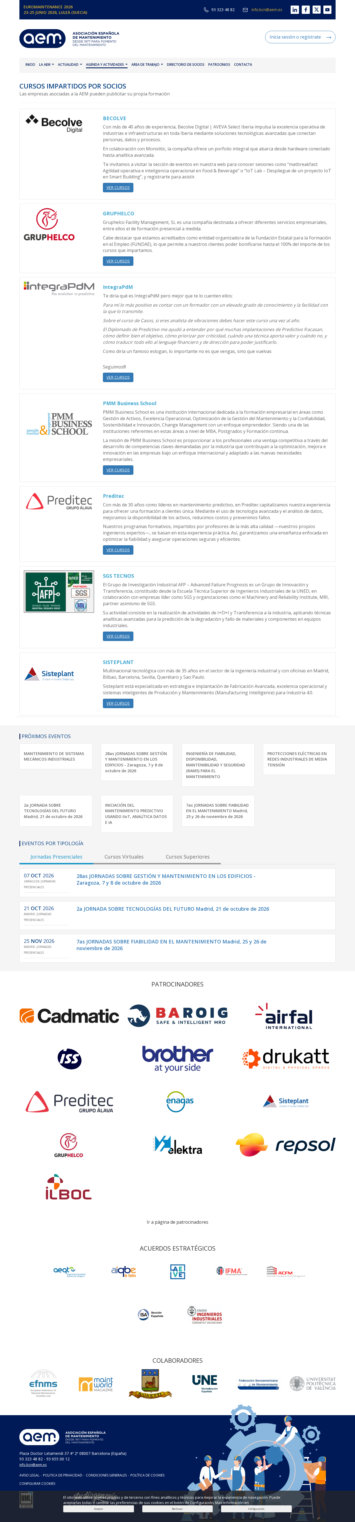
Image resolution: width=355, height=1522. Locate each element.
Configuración (256, 1509)
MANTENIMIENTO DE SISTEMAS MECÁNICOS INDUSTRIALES (54, 756)
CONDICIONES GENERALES (106, 1475)
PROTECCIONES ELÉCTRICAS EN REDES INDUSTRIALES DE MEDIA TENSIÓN (297, 759)
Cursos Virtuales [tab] (124, 856)
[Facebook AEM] (304, 10)
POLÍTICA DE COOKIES (147, 1475)
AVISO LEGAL (29, 1475)
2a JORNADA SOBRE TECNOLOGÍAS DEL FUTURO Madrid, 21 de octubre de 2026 (53, 810)
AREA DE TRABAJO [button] (145, 64)
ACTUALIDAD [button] (68, 64)
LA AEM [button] (45, 64)
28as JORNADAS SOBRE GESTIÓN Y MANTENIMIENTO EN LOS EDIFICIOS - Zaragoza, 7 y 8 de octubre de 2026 (136, 762)
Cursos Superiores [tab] (188, 856)
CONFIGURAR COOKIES (37, 1483)
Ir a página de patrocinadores (177, 1222)
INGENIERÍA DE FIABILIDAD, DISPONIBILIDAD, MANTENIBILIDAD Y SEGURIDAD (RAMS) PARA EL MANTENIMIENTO (215, 765)
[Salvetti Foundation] (178, 1271)
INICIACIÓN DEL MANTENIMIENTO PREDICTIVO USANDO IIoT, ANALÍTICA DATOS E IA (136, 813)
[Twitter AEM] (315, 10)
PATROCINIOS (219, 64)
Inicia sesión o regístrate (295, 37)
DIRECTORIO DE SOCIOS (185, 64)
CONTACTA (243, 64)
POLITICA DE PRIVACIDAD (62, 1475)
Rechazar (177, 1509)
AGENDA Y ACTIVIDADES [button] (105, 64)
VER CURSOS (118, 187)
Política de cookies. (266, 1502)
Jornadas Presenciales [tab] (56, 856)
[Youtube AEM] (326, 10)
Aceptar (98, 1509)
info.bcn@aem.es (266, 9)
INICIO (30, 64)
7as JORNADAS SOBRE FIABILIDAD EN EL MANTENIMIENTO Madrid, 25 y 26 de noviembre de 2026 (217, 810)
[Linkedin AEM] (290, 10)
